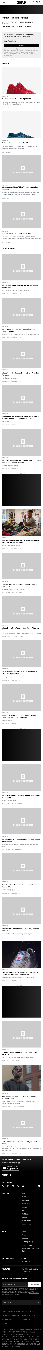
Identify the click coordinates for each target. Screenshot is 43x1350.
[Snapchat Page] (29, 1186)
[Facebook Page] (3, 1186)
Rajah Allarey (7, 1106)
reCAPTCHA (7, 53)
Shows (24, 1217)
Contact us (26, 1262)
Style (23, 1193)
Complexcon (26, 1221)
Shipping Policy (27, 1242)
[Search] (34, 2)
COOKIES (4, 1323)
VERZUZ (25, 1214)
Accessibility (8, 1320)
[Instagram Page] (18, 1186)
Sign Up (21, 45)
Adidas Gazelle (8, 26)
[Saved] (37, 2)
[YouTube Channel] (23, 1186)
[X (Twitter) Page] (8, 1186)
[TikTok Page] (34, 1186)
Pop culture (26, 1204)
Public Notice (28, 1315)
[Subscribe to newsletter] (34, 1284)
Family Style (26, 1224)
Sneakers (5, 96)
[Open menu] (4, 2)
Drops (24, 1235)
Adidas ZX (13, 23)
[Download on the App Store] (10, 1167)
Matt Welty (6, 108)
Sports (24, 1207)
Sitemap (26, 1320)
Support (25, 1238)
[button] (21, 1302)
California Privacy (10, 1315)
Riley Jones (5, 198)
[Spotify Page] (39, 1186)
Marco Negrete (7, 636)
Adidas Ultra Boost (24, 26)
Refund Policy (27, 1245)
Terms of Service (10, 1294)
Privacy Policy (23, 53)
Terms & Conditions (11, 1311)
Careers (25, 1258)
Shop (24, 1231)
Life (23, 1210)
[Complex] (21, 2)
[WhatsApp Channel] (13, 1186)
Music (24, 1197)
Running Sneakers (26, 23)
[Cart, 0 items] (40, 2)
